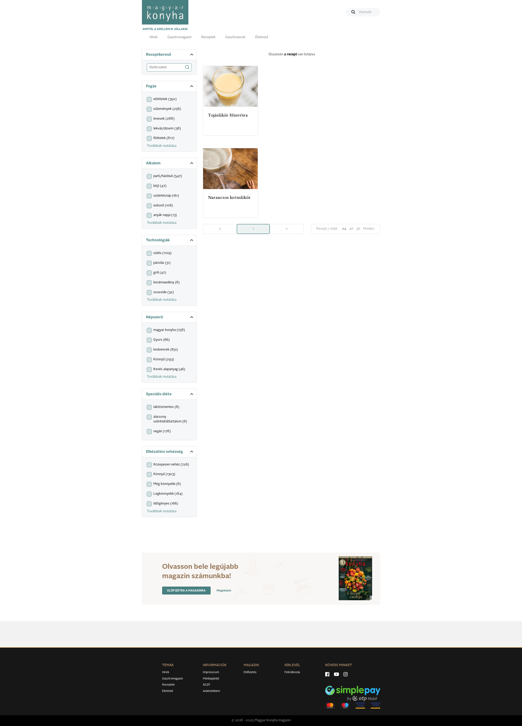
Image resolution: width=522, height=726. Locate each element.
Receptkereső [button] (158, 55)
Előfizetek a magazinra (186, 590)
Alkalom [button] (153, 163)
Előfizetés (250, 672)
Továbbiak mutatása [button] (161, 146)
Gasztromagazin (179, 37)
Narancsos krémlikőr (229, 197)
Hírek (154, 37)
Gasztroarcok (235, 37)
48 (351, 228)
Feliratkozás (292, 672)
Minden (368, 228)
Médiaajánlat (211, 678)
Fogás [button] (151, 86)
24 (344, 228)
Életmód (261, 37)
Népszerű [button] (154, 317)
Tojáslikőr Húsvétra (228, 115)
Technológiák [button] (158, 240)
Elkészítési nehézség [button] (164, 452)
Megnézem (224, 590)
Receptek (208, 37)
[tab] (169, 54)
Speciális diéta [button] (158, 394)
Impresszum (211, 672)
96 (358, 228)
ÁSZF (206, 684)
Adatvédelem (211, 691)
